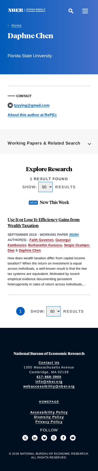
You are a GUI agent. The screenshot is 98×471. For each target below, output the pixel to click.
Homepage (49, 401)
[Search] (71, 11)
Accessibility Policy (49, 412)
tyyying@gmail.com (31, 105)
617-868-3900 (49, 377)
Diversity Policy (49, 417)
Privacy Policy (49, 422)
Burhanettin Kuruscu (45, 245)
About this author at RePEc (32, 115)
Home (16, 25)
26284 (74, 234)
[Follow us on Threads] (54, 438)
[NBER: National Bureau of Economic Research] (28, 11)
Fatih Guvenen (41, 240)
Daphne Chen (30, 250)
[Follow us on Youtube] (73, 438)
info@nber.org (49, 381)
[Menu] (85, 11)
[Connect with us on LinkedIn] (35, 438)
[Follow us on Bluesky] (44, 438)
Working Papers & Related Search (44, 143)
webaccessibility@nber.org (49, 386)
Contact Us (49, 362)
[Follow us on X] (25, 438)
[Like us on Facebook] (63, 438)
